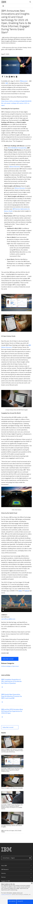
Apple (20, 590)
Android (27, 590)
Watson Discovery (14, 166)
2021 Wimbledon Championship (17, 148)
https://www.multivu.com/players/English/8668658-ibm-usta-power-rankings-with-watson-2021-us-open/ (16, 103)
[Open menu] (3, 6)
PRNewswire (23, 81)
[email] (11, 76)
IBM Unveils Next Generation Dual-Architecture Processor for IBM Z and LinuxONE (11, 696)
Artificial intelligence (6, 666)
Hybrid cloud (15, 666)
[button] (9, 659)
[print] (9, 76)
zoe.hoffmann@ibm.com (8, 619)
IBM (6, 83)
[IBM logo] (4, 2)
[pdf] (16, 76)
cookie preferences (6, 894)
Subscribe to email (8, 659)
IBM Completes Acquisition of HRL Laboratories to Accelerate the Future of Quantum (11, 681)
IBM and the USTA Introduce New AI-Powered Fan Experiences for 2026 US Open (12, 711)
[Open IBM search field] (30, 2)
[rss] (14, 76)
